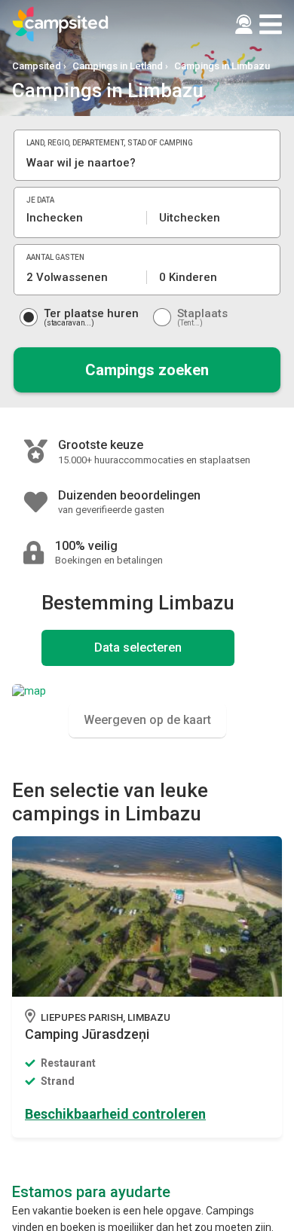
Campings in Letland (117, 66)
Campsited (36, 66)
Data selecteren (138, 647)
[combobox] (147, 163)
